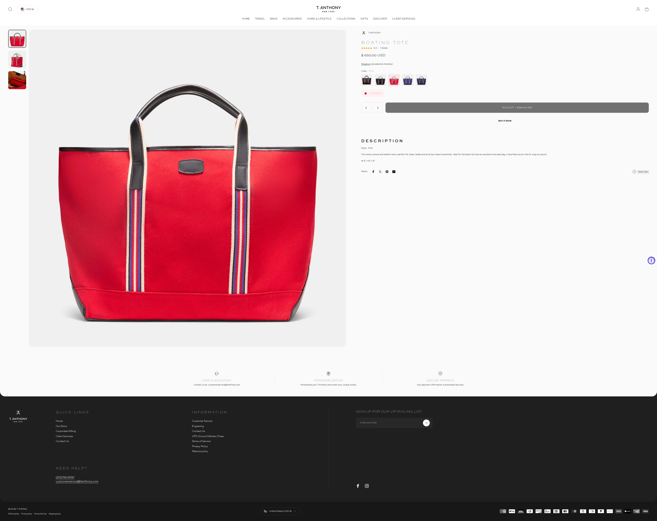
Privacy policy (26, 514)
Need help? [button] (643, 171)
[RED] (394, 80)
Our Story (61, 426)
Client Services (64, 436)
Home (59, 421)
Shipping (365, 64)
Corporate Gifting (66, 431)
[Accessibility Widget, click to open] (651, 260)
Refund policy (200, 451)
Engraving (198, 426)
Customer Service (202, 421)
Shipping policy (55, 514)
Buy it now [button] (505, 120)
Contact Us (62, 441)
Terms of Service (201, 441)
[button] (27, 9)
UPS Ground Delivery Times (208, 436)
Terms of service (40, 514)
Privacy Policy (200, 446)
